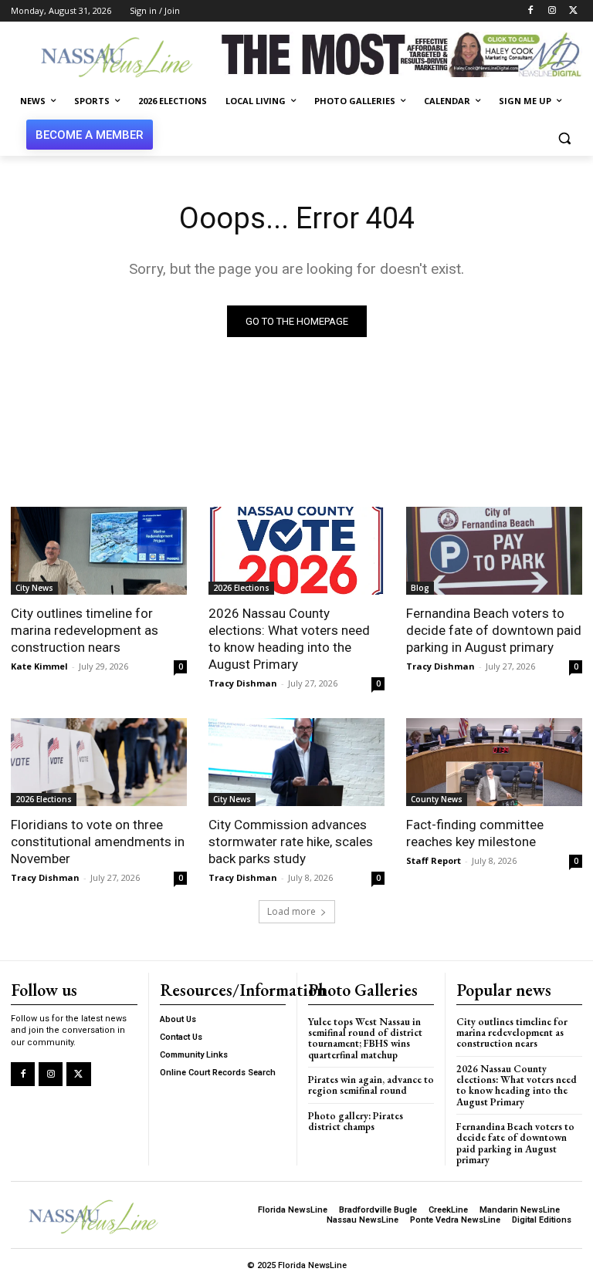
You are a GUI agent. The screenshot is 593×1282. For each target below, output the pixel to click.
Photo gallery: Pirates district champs (355, 1121)
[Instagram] (552, 11)
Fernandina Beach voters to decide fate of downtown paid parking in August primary (493, 630)
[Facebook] (531, 11)
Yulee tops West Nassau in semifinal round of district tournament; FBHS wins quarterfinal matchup (365, 1038)
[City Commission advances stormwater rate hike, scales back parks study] (296, 762)
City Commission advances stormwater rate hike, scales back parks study (290, 841)
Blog (420, 587)
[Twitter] (573, 11)
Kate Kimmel (39, 666)
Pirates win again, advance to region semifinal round (371, 1085)
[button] (564, 138)
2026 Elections (241, 587)
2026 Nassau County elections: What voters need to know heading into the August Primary (289, 639)
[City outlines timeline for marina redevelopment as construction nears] (99, 551)
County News (437, 799)
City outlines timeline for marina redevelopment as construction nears (84, 630)
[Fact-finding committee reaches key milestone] (494, 762)
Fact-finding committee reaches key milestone (475, 833)
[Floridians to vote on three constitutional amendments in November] (99, 762)
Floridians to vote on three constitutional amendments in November (98, 841)
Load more (291, 911)
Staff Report (433, 860)
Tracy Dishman (242, 683)
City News (34, 587)
